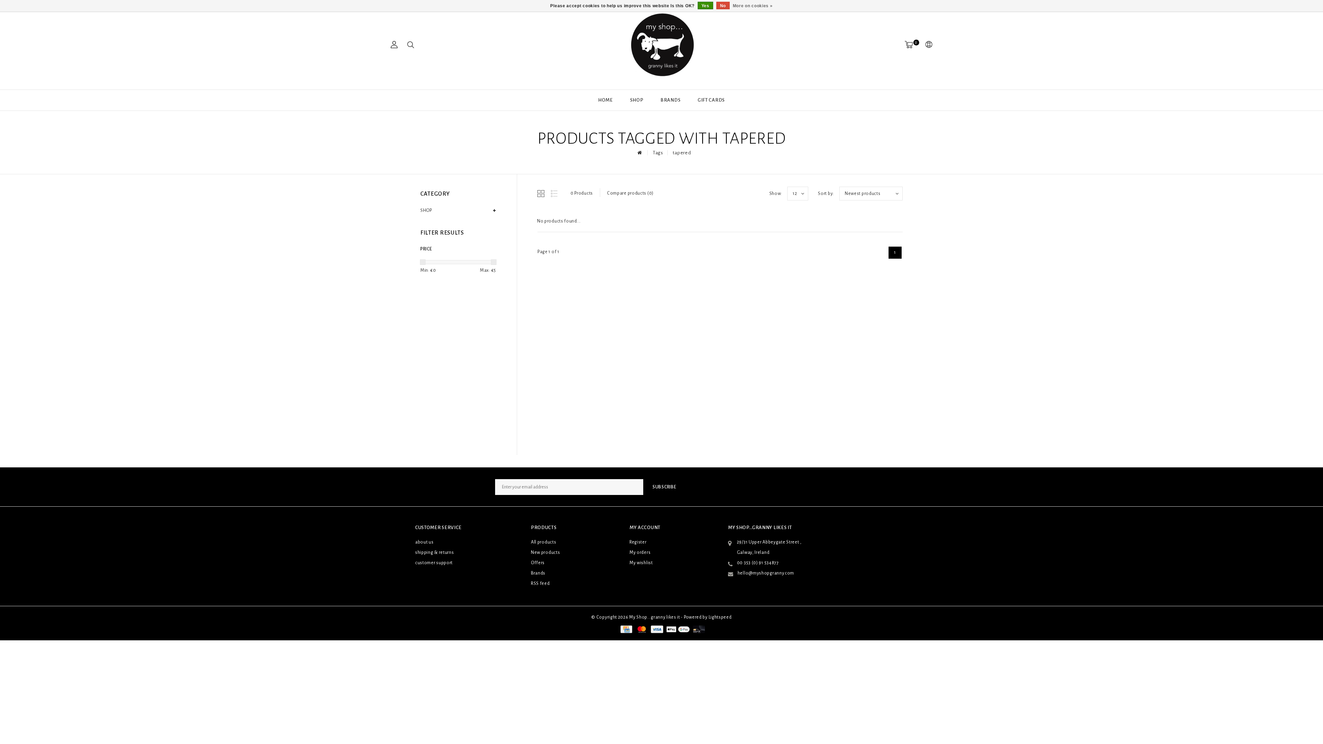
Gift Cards (711, 100)
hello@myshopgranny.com (766, 573)
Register (638, 542)
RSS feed (540, 583)
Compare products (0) (630, 193)
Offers (538, 562)
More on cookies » (753, 5)
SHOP (637, 100)
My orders (639, 552)
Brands (670, 100)
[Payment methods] (625, 629)
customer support (434, 562)
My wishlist (641, 562)
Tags (658, 152)
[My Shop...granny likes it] (661, 44)
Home (605, 100)
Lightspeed (720, 617)
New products (545, 552)
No (723, 5)
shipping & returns (434, 552)
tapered (682, 152)
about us (424, 542)
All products (543, 542)
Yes (705, 5)
